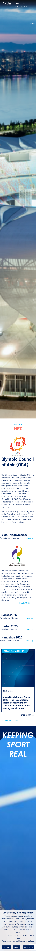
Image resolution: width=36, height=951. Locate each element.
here (18, 938)
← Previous (6, 720)
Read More (28, 947)
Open (28, 618)
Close (28, 538)
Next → (17, 720)
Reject (16, 947)
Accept (6, 947)
